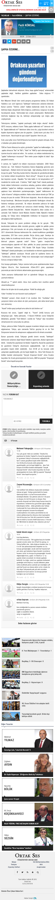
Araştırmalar (41, 867)
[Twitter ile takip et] (22, 872)
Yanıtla (21, 478)
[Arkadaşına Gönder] (19, 41)
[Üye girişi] (32, 872)
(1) (28, 577)
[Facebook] (5, 41)
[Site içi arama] (37, 872)
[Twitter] (9, 41)
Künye (14, 862)
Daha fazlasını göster (27, 623)
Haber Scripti (28, 898)
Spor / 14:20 (26, 9)
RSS (41, 864)
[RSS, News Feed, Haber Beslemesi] (27, 872)
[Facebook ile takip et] (17, 872)
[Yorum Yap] (28, 41)
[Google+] (14, 41)
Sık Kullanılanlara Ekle (41, 862)
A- (52, 51)
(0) (28, 478)
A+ (52, 48)
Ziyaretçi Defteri (14, 867)
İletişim (14, 864)
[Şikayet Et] (50, 477)
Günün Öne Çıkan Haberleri (12, 891)
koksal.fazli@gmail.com (33, 30)
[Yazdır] (23, 41)
